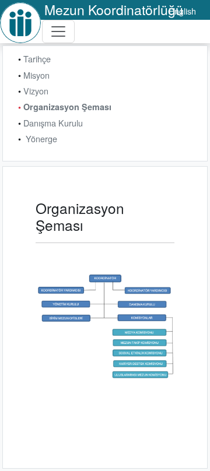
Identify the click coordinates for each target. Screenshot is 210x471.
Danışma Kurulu (53, 123)
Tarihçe (37, 58)
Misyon (36, 75)
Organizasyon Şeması (67, 107)
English (182, 11)
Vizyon (35, 91)
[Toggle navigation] (58, 31)
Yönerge (41, 138)
